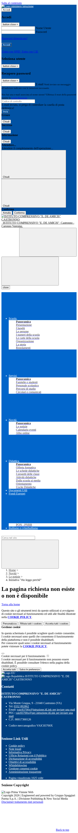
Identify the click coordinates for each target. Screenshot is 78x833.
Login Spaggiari (19, 97)
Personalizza (10, 623)
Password (41, 31)
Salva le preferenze (29, 669)
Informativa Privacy (20, 752)
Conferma (19, 212)
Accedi (6, 10)
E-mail (39, 84)
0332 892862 (21, 706)
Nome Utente (43, 28)
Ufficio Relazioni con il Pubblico (27, 755)
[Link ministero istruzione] (17, 6)
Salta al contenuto (11, 3)
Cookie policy (17, 745)
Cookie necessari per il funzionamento (23, 656)
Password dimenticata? (14, 38)
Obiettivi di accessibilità (22, 762)
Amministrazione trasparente (25, 771)
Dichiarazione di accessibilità (25, 758)
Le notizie (14, 576)
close (6, 287)
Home (12, 570)
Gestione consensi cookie (23, 768)
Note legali (15, 748)
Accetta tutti (56, 623)
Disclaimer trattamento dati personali (22, 801)
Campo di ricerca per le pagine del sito (23, 534)
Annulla (7, 212)
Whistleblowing (18, 765)
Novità (13, 573)
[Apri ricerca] (48, 242)
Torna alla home (10, 604)
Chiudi (6, 121)
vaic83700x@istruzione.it (46, 709)
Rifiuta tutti (31, 623)
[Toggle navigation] (30, 271)
